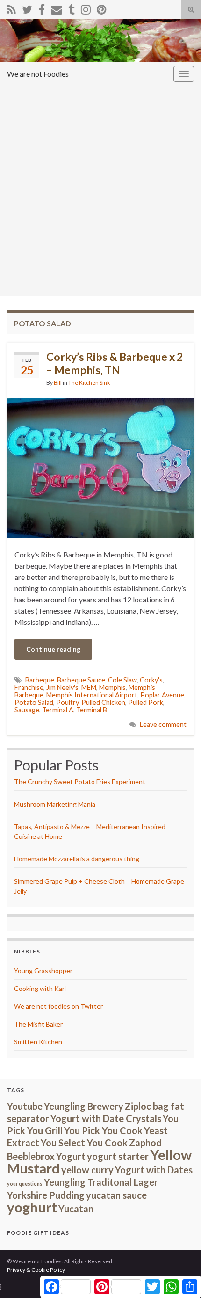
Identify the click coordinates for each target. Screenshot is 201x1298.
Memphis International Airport (91, 695)
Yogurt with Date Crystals (105, 1118)
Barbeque (39, 680)
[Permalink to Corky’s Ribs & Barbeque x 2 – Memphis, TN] (100, 466)
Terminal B (91, 710)
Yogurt (71, 1156)
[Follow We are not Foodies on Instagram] (86, 8)
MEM (88, 687)
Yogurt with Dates (154, 1169)
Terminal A (57, 710)
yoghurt (32, 1207)
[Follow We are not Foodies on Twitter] (27, 8)
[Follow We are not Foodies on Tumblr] (71, 8)
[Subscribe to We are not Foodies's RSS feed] (11, 8)
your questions (25, 1184)
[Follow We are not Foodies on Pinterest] (102, 8)
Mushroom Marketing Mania (54, 804)
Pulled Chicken (103, 702)
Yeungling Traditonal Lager (101, 1182)
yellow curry (87, 1169)
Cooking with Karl (40, 988)
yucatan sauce (116, 1195)
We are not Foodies (38, 73)
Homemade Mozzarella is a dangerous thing (76, 859)
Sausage (26, 710)
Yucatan (75, 1208)
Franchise (28, 687)
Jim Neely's (62, 687)
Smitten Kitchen (38, 1042)
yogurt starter (118, 1156)
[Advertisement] (100, 191)
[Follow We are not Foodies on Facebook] (41, 8)
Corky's (151, 680)
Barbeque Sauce (81, 680)
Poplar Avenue (162, 695)
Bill (58, 382)
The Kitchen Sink (89, 382)
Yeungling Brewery (83, 1106)
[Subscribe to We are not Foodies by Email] (56, 8)
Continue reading (53, 649)
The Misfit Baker (38, 1024)
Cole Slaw (122, 680)
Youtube (25, 1106)
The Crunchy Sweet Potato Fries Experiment (79, 781)
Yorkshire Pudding (46, 1195)
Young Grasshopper (43, 971)
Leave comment (163, 724)
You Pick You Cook (103, 1130)
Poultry (67, 702)
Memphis (112, 687)
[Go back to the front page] (100, 40)
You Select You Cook (84, 1142)
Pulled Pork (145, 702)
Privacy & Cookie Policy (36, 1269)
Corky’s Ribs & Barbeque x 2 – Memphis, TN (114, 363)
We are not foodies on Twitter (58, 1006)
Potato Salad (33, 702)
